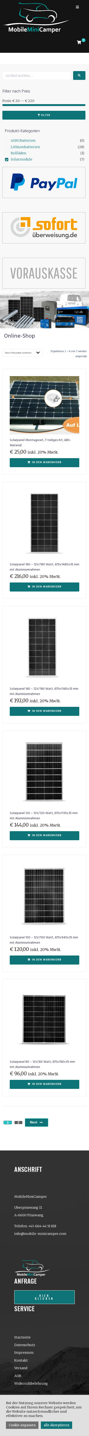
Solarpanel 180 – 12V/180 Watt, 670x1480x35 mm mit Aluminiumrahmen (44, 567)
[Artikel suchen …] (36, 75)
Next (33, 1122)
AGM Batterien (23, 140)
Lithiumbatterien (25, 147)
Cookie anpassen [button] (22, 1425)
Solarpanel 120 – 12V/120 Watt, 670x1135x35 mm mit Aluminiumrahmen (44, 815)
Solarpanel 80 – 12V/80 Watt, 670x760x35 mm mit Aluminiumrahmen (42, 1064)
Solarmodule (21, 159)
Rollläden (18, 153)
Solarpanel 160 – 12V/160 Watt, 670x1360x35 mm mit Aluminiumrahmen (44, 691)
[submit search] (79, 75)
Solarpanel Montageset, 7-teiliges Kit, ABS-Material (40, 442)
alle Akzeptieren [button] (56, 1425)
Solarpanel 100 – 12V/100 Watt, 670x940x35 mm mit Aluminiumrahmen (44, 940)
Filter (45, 115)
